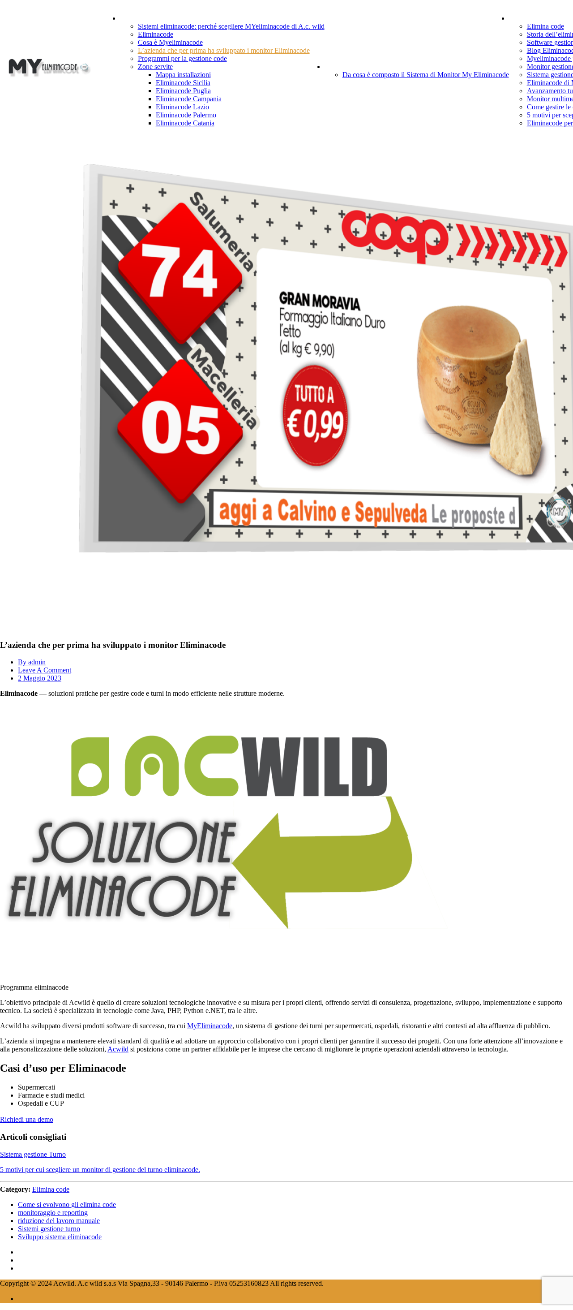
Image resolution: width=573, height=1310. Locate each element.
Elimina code (545, 26)
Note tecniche (357, 66)
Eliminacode (155, 34)
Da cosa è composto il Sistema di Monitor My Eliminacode (425, 74)
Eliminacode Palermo (186, 115)
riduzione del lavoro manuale (59, 1220)
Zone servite (155, 66)
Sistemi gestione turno (49, 1228)
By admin (32, 662)
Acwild (117, 1049)
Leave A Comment (44, 670)
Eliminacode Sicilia (183, 82)
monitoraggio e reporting (53, 1212)
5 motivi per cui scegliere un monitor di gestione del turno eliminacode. (100, 1169)
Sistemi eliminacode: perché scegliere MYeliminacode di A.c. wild (231, 26)
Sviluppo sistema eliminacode (60, 1237)
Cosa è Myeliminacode (170, 42)
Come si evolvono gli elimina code (67, 1204)
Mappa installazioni (183, 74)
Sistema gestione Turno (33, 1154)
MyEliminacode (209, 1026)
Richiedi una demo (26, 1119)
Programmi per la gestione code (182, 58)
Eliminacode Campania (189, 99)
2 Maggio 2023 (39, 678)
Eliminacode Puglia (183, 91)
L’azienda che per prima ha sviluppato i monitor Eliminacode (224, 50)
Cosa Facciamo (155, 17)
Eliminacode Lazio (182, 107)
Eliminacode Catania (185, 123)
